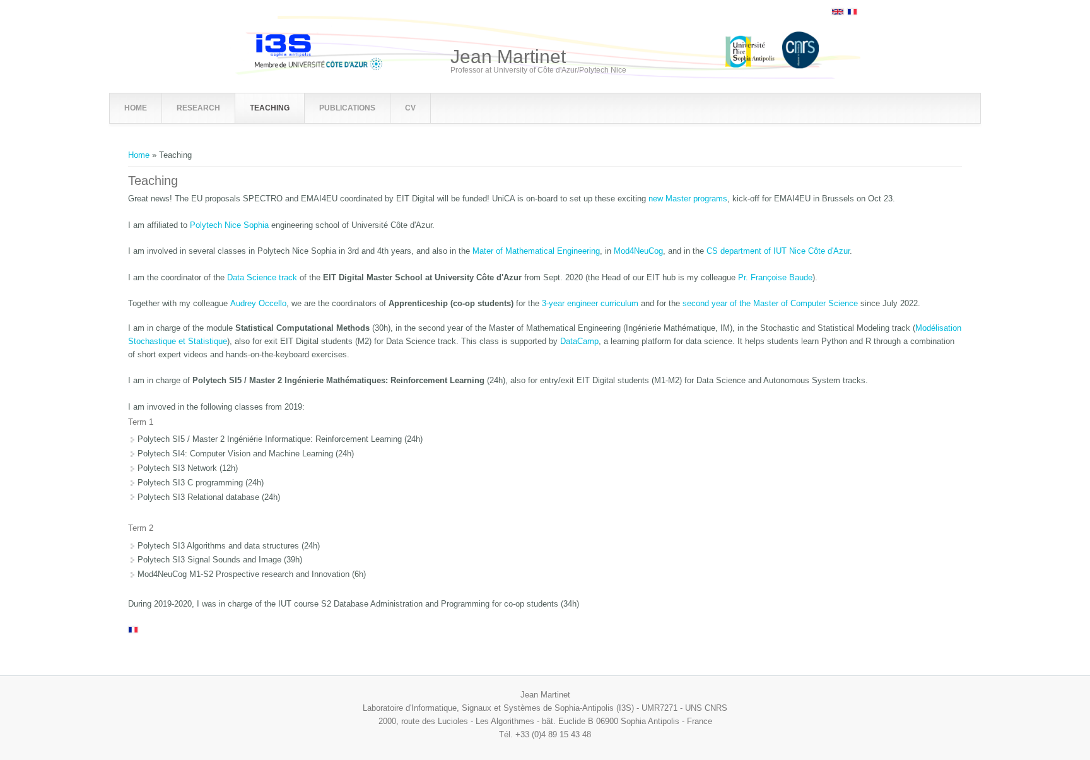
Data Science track (262, 277)
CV (410, 108)
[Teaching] (837, 12)
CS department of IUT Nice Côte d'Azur (778, 251)
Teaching (270, 108)
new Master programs (687, 198)
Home (138, 155)
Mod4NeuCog (638, 251)
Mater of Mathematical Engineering (536, 251)
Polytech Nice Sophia (229, 225)
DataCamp (579, 341)
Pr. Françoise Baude (775, 277)
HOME (135, 108)
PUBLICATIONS (347, 108)
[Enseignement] (852, 12)
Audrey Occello (258, 303)
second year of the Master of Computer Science (770, 303)
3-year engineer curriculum (591, 303)
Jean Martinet (508, 56)
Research (198, 108)
